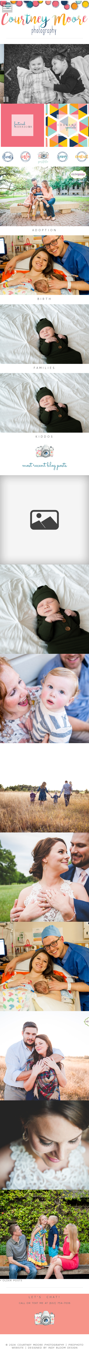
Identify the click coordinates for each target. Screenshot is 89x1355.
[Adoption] (44, 196)
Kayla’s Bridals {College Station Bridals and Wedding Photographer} (44, 1115)
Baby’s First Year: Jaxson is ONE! (44, 664)
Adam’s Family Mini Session (44, 754)
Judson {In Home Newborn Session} (44, 575)
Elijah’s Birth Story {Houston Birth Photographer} (44, 934)
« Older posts (11, 1280)
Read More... (14, 501)
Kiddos (44, 436)
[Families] (44, 334)
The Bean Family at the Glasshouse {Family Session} (44, 488)
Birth (44, 299)
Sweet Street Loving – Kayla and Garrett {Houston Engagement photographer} (44, 1025)
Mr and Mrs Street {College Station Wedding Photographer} (44, 847)
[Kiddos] (44, 403)
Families (44, 368)
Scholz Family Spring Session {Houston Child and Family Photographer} (44, 1204)
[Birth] (44, 265)
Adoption (44, 230)
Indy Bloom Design (62, 1347)
